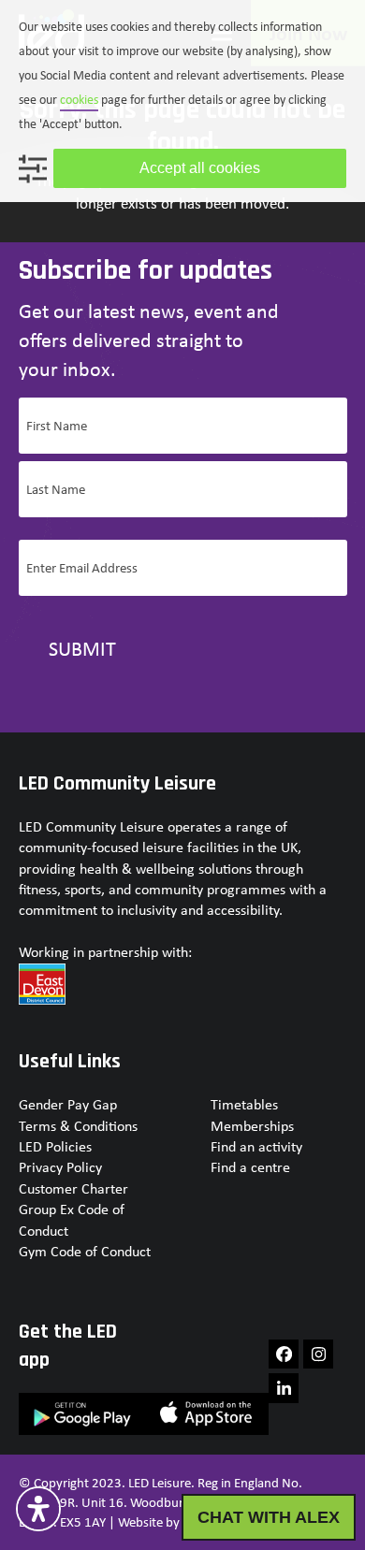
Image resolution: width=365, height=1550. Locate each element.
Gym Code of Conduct (85, 1251)
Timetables (244, 1104)
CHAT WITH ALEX (268, 1517)
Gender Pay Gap (68, 1104)
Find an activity (256, 1146)
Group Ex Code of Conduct (71, 1219)
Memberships (252, 1126)
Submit (82, 648)
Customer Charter (73, 1188)
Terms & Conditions (78, 1126)
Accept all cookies (199, 168)
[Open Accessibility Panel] (38, 1508)
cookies (79, 99)
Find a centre (250, 1167)
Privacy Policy (60, 1167)
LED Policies (55, 1146)
